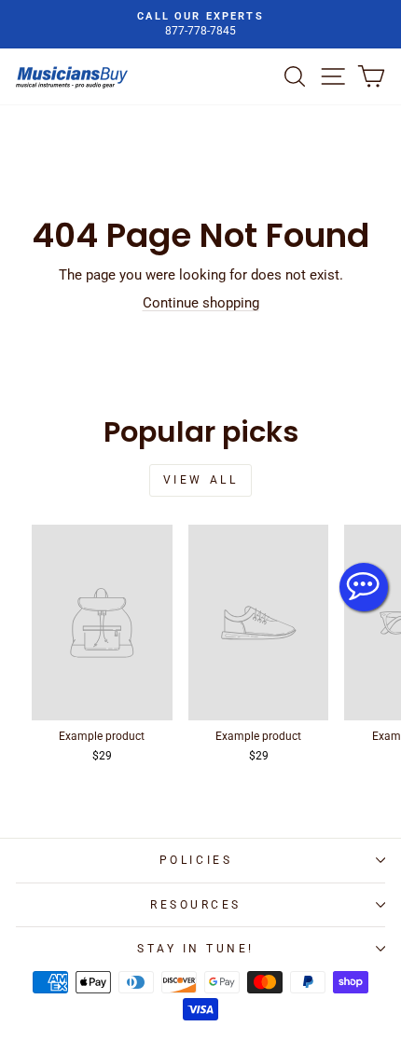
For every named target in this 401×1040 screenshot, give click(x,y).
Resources (196, 904)
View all (201, 479)
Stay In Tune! (196, 948)
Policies (195, 860)
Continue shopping (201, 302)
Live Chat (363, 587)
